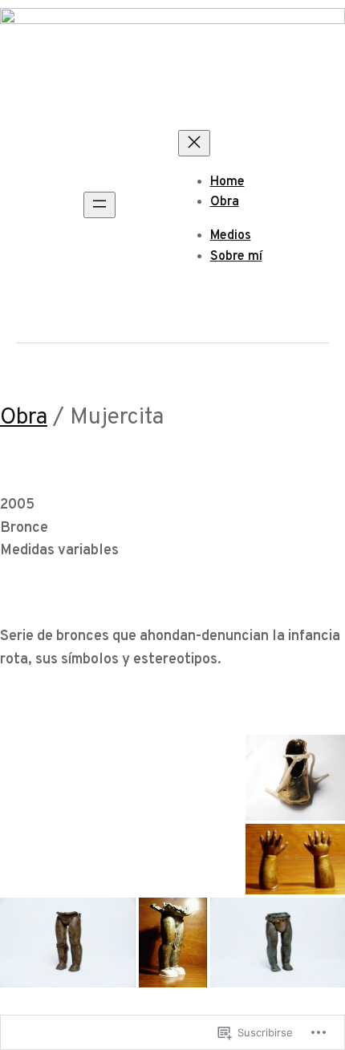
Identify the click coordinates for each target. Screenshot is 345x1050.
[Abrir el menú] (99, 205)
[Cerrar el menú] (194, 143)
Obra (23, 417)
